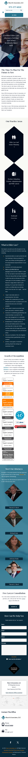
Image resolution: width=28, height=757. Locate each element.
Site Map (11, 750)
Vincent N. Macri (14, 507)
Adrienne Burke (14, 559)
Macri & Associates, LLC (11, 748)
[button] (14, 15)
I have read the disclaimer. (15, 659)
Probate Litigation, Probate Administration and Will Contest (14, 181)
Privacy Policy (17, 750)
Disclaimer (14, 656)
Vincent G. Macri (14, 584)
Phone (3, 637)
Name (2, 624)
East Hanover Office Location (14, 692)
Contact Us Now (11, 56)
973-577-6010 (15, 7)
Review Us (14, 606)
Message (3, 643)
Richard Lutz (14, 533)
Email (3, 630)
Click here (6, 367)
